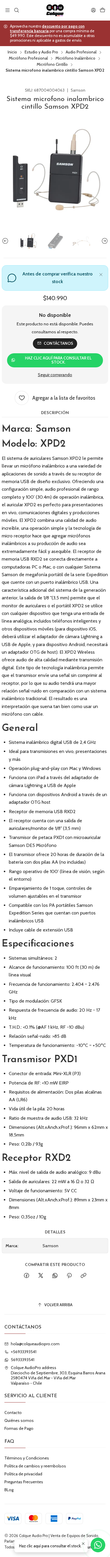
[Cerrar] (101, 273)
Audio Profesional (81, 52)
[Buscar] (16, 10)
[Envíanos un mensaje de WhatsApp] (98, 1545)
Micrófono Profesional (28, 58)
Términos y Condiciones (26, 1458)
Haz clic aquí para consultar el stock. (58, 360)
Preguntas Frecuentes (23, 1481)
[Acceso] (93, 10)
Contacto (13, 1412)
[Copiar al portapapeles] (83, 1276)
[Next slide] (103, 241)
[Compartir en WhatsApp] (55, 1276)
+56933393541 (23, 1351)
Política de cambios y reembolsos (35, 1466)
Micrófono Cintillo (52, 65)
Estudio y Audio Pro (41, 52)
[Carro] (102, 10)
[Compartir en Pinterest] (69, 1276)
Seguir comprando (55, 375)
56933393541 (22, 1359)
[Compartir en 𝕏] (41, 1276)
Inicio (12, 52)
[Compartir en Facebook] (26, 1276)
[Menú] (7, 10)
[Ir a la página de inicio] (55, 10)
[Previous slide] (6, 241)
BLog (8, 1489)
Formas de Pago (18, 1428)
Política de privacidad (23, 1474)
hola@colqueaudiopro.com (35, 1343)
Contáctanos (58, 343)
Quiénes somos (19, 1420)
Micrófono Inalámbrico (75, 58)
